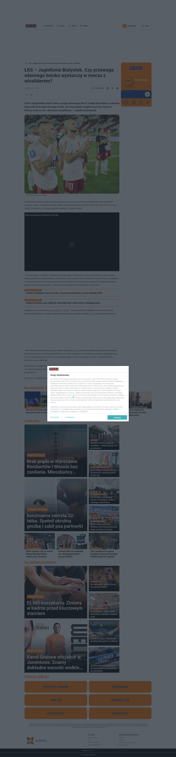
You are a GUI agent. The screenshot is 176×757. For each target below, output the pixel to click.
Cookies (62, 411)
